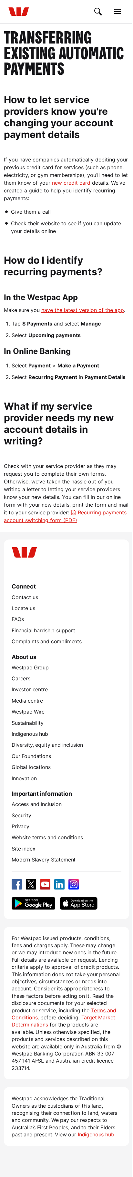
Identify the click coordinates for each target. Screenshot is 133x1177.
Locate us (23, 608)
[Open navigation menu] (117, 11)
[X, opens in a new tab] (31, 884)
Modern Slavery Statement (44, 859)
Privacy (20, 826)
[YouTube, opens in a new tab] (45, 884)
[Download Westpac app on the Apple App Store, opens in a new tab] (78, 903)
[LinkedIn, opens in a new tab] (59, 884)
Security (21, 815)
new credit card (71, 183)
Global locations (31, 767)
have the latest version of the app (82, 310)
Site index (23, 848)
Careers (21, 678)
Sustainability (28, 723)
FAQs (18, 619)
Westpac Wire (28, 711)
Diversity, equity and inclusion (47, 745)
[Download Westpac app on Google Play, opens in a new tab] (33, 903)
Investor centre (30, 689)
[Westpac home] (19, 11)
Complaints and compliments (47, 641)
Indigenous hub (30, 734)
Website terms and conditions (47, 837)
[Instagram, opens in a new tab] (73, 884)
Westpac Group (30, 667)
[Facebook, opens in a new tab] (17, 884)
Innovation (24, 778)
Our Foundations (31, 756)
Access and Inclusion (37, 804)
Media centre (27, 700)
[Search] (98, 11)
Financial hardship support (43, 630)
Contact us (25, 597)
